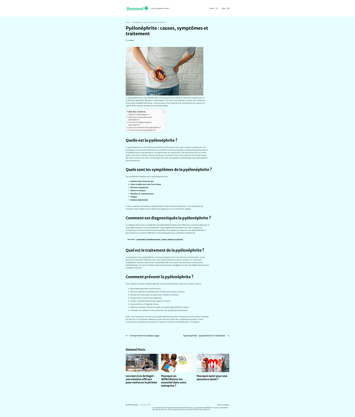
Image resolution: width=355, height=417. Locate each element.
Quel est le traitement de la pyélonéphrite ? (144, 127)
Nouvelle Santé (145, 405)
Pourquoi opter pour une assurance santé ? (212, 377)
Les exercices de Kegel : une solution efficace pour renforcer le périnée (141, 379)
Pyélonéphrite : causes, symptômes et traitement (149, 22)
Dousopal (134, 405)
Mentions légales (223, 405)
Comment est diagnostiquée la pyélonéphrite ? (139, 123)
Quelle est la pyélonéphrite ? (138, 114)
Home (128, 22)
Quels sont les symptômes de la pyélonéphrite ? (140, 118)
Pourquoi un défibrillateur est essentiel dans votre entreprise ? (173, 380)
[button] (213, 8)
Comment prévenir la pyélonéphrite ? (142, 130)
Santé (132, 40)
